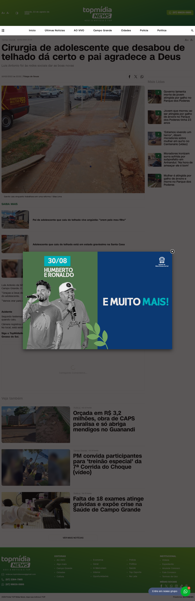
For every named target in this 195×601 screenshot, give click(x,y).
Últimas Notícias (55, 30)
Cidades (126, 30)
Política (162, 30)
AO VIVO (79, 30)
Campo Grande (102, 30)
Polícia (144, 30)
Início (32, 30)
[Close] (172, 251)
